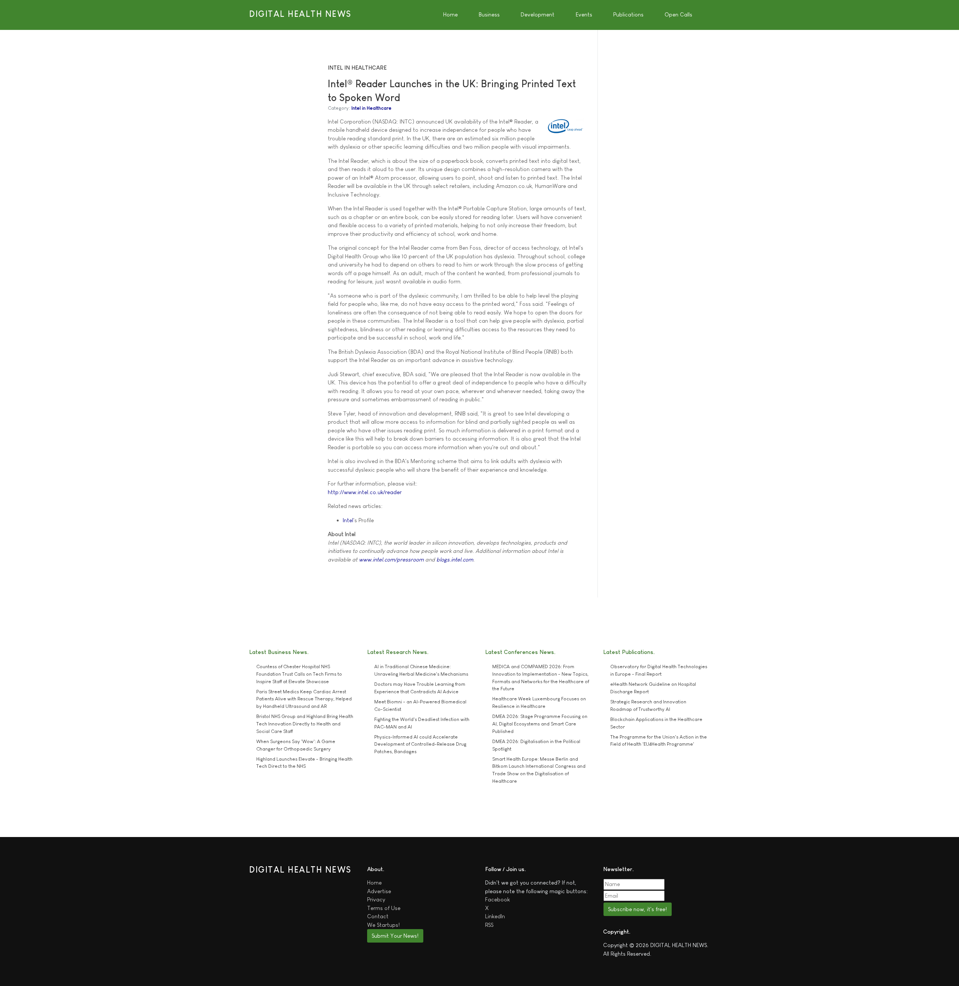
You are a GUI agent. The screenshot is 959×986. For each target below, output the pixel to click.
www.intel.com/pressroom (391, 559)
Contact (377, 916)
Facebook (497, 899)
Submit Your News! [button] (395, 935)
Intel (348, 520)
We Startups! (383, 925)
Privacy (376, 899)
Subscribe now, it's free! (637, 909)
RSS (489, 925)
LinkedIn (495, 916)
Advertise (379, 891)
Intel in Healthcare (371, 108)
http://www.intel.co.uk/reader (365, 492)
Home (374, 882)
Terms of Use (383, 908)
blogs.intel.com (454, 559)
